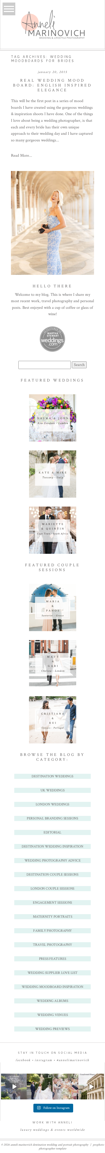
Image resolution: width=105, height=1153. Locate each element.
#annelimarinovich (73, 1060)
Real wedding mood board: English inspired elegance (52, 85)
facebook (23, 1060)
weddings (41, 1130)
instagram (43, 1060)
